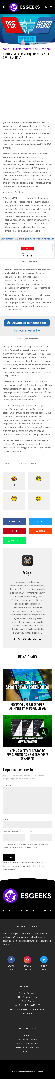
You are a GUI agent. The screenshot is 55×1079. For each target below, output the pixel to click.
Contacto (27, 1035)
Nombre (6, 819)
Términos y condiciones (27, 1047)
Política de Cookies (27, 1039)
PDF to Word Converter (33, 164)
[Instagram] (15, 910)
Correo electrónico (10, 832)
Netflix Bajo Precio (27, 997)
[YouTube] (27, 910)
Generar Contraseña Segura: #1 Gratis (27, 1009)
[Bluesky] (33, 910)
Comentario (8, 785)
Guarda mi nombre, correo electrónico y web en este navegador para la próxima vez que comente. (25, 846)
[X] (9, 910)
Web (31, 832)
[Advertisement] (27, 92)
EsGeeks (6, 49)
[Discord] (51, 910)
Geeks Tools (27, 1001)
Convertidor (21, 464)
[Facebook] (3, 910)
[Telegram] (45, 910)
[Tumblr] (39, 910)
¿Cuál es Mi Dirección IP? (27, 1005)
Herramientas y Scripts (21, 49)
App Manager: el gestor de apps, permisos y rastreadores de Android (27, 754)
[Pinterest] (21, 910)
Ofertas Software (27, 993)
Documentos (36, 464)
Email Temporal (27, 1013)
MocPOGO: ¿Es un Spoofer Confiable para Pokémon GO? (27, 706)
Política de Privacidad (27, 1043)
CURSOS (27, 1051)
